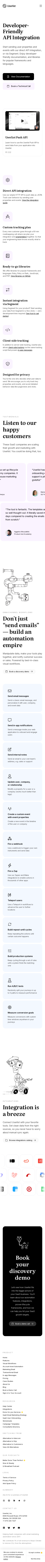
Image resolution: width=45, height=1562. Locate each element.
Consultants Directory (11, 1427)
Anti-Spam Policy (9, 1483)
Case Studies (8, 1381)
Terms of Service (9, 1477)
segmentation (21, 237)
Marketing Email (9, 1369)
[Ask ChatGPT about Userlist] (9, 1500)
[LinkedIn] (4, 1527)
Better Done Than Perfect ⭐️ (14, 1460)
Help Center (7, 1406)
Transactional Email (10, 1372)
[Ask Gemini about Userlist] (19, 1500)
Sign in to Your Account (12, 1393)
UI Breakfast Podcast (11, 1466)
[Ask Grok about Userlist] (24, 1500)
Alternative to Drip (10, 1441)
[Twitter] (14, 1527)
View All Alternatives (11, 1447)
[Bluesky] (9, 1527)
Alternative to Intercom (11, 1438)
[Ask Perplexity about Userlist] (4, 1500)
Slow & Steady (8, 1463)
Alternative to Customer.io (13, 1444)
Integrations (7, 1409)
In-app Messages (9, 1375)
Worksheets (7, 1421)
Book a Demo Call (10, 1390)
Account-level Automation (13, 1366)
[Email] (19, 1527)
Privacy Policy (8, 1480)
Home (5, 1358)
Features (6, 1361)
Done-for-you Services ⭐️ (13, 1412)
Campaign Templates (11, 1424)
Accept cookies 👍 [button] (35, 1552)
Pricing (5, 1378)
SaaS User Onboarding (12, 1418)
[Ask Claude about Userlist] (14, 1500)
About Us (6, 1384)
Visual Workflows (9, 1363)
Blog (4, 1387)
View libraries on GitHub (20, 276)
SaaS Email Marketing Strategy (14, 1415)
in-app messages (25, 350)
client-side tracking (16, 347)
